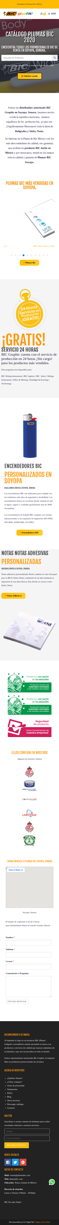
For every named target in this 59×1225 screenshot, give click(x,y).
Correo (10, 961)
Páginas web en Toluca (42, 1222)
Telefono (10, 949)
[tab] (47, 255)
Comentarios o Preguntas (17, 973)
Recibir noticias (16, 1145)
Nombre (10, 937)
